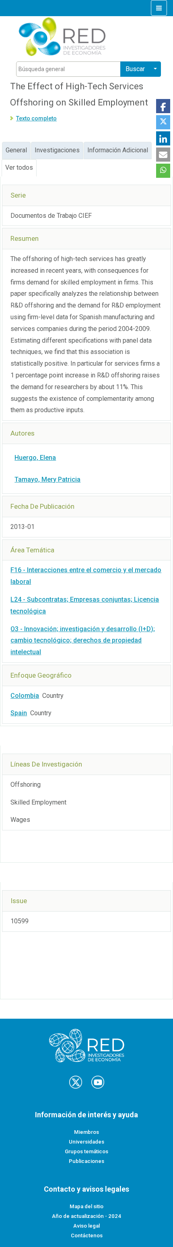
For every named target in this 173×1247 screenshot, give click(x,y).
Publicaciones (86, 1161)
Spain (18, 713)
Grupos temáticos (86, 1151)
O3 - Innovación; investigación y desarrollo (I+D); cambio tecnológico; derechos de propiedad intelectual (82, 640)
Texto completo (36, 118)
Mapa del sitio (86, 1206)
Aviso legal (86, 1226)
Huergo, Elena (35, 457)
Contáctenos (87, 1235)
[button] (163, 106)
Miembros (86, 1132)
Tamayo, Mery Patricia (47, 479)
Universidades (86, 1142)
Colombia (24, 695)
